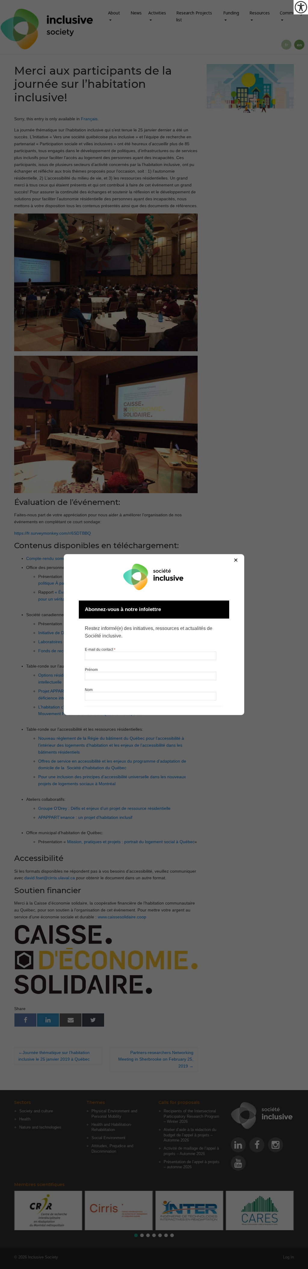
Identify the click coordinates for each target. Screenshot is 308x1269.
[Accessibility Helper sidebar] (301, 7)
